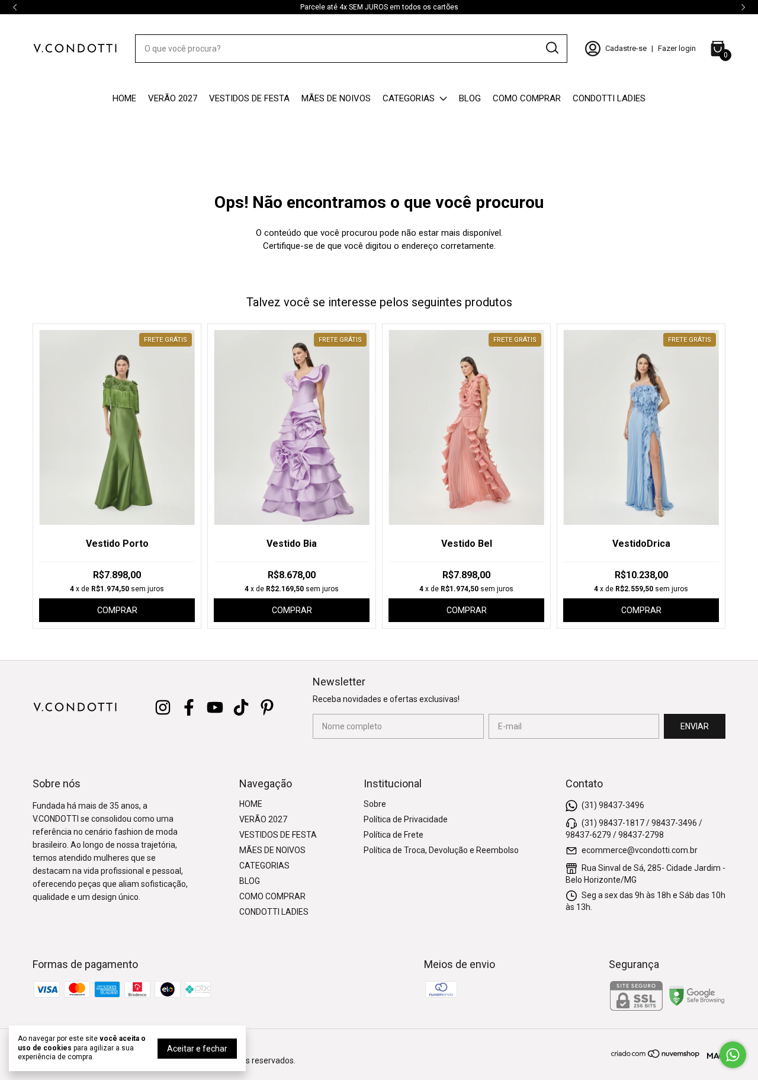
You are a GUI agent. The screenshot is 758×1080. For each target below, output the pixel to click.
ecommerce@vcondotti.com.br (640, 850)
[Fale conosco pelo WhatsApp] (733, 1054)
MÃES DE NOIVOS (336, 98)
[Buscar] (551, 48)
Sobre (375, 804)
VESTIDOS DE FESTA (249, 98)
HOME (124, 98)
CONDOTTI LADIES (609, 98)
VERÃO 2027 (172, 98)
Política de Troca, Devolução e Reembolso (441, 850)
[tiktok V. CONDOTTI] (241, 707)
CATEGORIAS (409, 98)
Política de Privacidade (406, 819)
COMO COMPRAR (527, 98)
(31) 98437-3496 (613, 805)
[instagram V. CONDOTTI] (163, 707)
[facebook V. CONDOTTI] (189, 707)
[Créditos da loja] (713, 1054)
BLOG (470, 98)
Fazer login (677, 48)
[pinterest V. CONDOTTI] (267, 707)
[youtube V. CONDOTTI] (215, 707)
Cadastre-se (626, 48)
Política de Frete (393, 834)
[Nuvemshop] (656, 1055)
